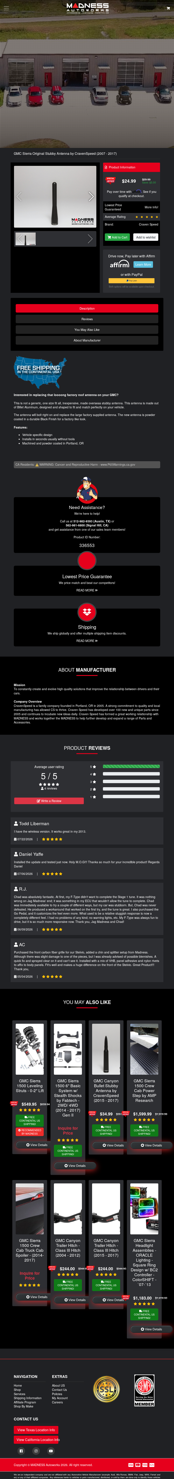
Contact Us (59, 1389)
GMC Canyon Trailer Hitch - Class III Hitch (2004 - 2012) (67, 1247)
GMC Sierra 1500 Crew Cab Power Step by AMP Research (144, 1090)
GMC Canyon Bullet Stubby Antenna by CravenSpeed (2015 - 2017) (106, 1090)
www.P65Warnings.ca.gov (118, 464)
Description (87, 308)
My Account (60, 1398)
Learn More (143, 264)
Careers (57, 1402)
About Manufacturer (87, 340)
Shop (17, 1389)
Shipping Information (28, 1398)
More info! (151, 207)
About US (58, 1385)
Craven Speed (148, 224)
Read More (85, 590)
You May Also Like (87, 329)
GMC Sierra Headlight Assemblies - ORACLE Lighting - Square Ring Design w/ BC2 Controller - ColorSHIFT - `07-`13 (144, 1262)
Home (18, 1385)
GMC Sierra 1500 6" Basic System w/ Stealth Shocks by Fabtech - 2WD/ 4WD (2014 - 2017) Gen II (68, 1098)
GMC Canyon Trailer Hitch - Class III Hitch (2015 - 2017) (106, 1247)
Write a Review (50, 801)
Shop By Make (23, 1406)
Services (19, 1394)
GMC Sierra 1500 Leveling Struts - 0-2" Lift (30, 1085)
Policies (57, 1394)
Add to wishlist (146, 237)
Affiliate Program (25, 1402)
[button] (91, 196)
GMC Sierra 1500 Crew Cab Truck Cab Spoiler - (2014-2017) (30, 1250)
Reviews (87, 319)
